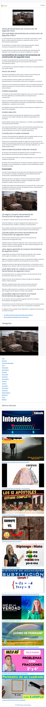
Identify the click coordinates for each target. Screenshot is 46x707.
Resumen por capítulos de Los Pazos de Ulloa (15, 462)
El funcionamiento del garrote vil (11, 541)
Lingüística (5, 388)
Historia (4, 381)
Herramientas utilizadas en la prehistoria (16, 317)
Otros (3, 397)
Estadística (5, 370)
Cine (3, 365)
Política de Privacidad (25, 705)
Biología (4, 361)
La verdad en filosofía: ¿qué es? (11, 621)
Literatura (5, 390)
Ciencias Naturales (7, 363)
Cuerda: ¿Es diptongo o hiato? (11, 568)
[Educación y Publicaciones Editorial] (4, 5)
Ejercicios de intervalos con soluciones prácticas (16, 436)
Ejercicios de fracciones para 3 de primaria (15, 673)
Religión (4, 399)
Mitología (5, 395)
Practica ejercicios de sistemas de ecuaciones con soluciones (20, 594)
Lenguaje (4, 386)
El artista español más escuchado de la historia (18, 315)
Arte (3, 358)
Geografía (5, 374)
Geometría (5, 379)
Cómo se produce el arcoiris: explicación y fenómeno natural (20, 647)
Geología (5, 377)
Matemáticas (6, 393)
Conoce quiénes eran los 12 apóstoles (13, 515)
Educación (5, 368)
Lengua (4, 383)
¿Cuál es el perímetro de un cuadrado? (14, 700)
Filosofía (4, 372)
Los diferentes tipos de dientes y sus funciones (16, 488)
